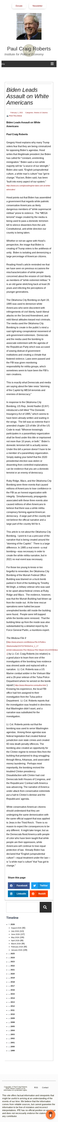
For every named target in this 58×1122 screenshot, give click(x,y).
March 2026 (16, 944)
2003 (13, 1034)
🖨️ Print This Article (14, 116)
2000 (13, 1047)
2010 (13, 1014)
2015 (13, 994)
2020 (13, 974)
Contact (45, 1088)
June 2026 (15, 934)
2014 (13, 998)
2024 (13, 958)
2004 (13, 1030)
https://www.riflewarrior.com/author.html (30, 685)
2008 (13, 1022)
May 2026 (15, 937)
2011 (13, 1010)
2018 (13, 982)
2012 (13, 1006)
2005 (13, 1026)
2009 (13, 1018)
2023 (13, 962)
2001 (13, 1043)
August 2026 (16, 928)
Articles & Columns (41, 112)
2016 (13, 990)
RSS (36, 1088)
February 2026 (17, 947)
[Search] (46, 907)
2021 (13, 970)
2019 (13, 978)
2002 (13, 1038)
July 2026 (15, 931)
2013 (13, 1002)
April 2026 (15, 941)
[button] (19, 885)
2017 (13, 986)
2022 (13, 966)
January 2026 (16, 950)
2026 (13, 924)
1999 (13, 1051)
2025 (13, 954)
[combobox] (23, 907)
